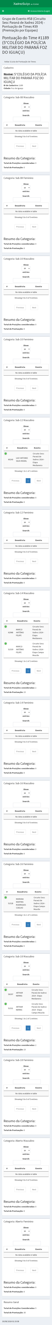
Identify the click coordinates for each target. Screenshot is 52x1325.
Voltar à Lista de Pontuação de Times (20, 61)
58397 (10, 994)
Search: (26, 115)
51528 (10, 903)
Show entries (26, 107)
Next (34, 146)
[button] (3, 11)
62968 (10, 632)
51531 (10, 1008)
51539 (10, 649)
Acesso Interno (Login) (40, 11)
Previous (20, 146)
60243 (10, 459)
